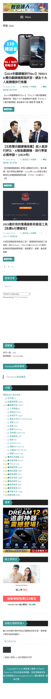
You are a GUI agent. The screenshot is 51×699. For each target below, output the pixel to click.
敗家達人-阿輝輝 (29, 87)
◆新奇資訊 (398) (14, 478)
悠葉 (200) (14, 422)
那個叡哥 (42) (15, 436)
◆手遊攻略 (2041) (15, 460)
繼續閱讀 (8, 109)
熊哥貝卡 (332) (16, 415)
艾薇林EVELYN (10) (18, 450)
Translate (23, 297)
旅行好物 (13, 90)
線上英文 (7, 566)
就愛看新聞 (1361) (15, 402)
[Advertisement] (21, 317)
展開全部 (7, 395)
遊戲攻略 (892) (13, 495)
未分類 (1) (11, 398)
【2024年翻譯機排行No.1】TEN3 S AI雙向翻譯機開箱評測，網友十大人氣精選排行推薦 (25, 78)
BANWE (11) (15, 443)
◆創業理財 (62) (14, 474)
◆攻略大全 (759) (14, 491)
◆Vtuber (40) (13, 464)
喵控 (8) (13, 440)
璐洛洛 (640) (15, 412)
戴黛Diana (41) (16, 429)
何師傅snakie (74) (17, 433)
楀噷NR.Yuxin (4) (17, 446)
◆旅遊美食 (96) (14, 484)
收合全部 (16, 395)
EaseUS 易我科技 (10, 236)
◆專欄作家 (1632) (15, 405)
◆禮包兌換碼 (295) (15, 457)
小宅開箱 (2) (15, 408)
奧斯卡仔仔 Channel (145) (21, 419)
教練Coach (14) (16, 453)
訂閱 (7, 650)
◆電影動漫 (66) (14, 488)
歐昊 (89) (13, 426)
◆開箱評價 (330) (14, 467)
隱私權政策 (39, 676)
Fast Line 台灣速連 (29, 679)
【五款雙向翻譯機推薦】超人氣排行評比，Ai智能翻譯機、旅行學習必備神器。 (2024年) (25, 151)
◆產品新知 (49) (14, 481)
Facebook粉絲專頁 (15, 366)
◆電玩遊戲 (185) (14, 471)
